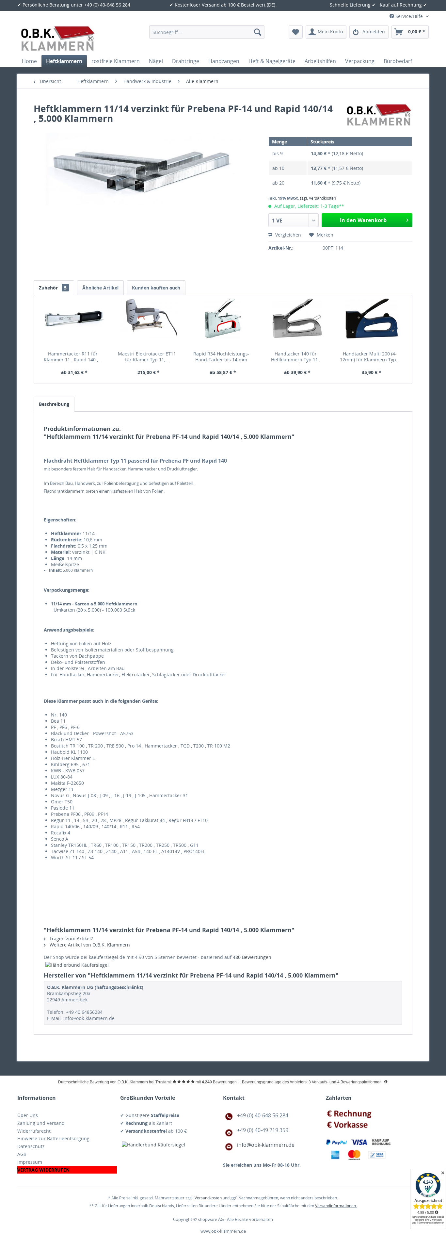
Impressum (29, 1162)
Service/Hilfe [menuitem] (409, 16)
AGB (21, 1154)
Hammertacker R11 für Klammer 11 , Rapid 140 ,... (73, 357)
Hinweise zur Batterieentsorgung (53, 1138)
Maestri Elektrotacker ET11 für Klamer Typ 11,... (147, 357)
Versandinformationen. (336, 1206)
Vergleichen (287, 235)
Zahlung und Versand (41, 1123)
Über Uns (27, 1115)
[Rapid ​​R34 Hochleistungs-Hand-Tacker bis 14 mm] (223, 325)
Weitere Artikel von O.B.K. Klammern (89, 945)
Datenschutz (31, 1146)
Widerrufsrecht (34, 1131)
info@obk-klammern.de (266, 1144)
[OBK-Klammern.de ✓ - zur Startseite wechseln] (58, 38)
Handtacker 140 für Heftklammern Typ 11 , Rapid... (295, 357)
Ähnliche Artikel (100, 288)
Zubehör (53, 288)
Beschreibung (54, 404)
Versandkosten (208, 1198)
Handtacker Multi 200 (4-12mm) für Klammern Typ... (370, 357)
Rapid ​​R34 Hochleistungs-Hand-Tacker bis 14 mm (221, 357)
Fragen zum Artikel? (70, 938)
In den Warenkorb (363, 220)
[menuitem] (206, 32)
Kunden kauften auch (156, 288)
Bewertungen (252, 957)
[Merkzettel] (296, 32)
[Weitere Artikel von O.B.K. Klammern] (379, 115)
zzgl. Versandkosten (318, 198)
